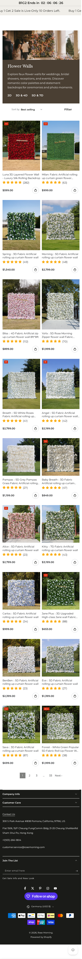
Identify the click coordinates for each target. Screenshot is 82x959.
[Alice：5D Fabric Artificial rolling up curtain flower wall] (21, 517)
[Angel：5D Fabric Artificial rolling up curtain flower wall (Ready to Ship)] (58, 381)
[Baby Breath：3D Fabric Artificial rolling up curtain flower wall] (58, 452)
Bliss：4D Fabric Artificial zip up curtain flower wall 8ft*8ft (20, 333)
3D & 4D (22, 99)
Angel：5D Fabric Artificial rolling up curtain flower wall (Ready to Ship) (58, 410)
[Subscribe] (74, 859)
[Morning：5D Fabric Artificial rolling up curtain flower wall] (58, 226)
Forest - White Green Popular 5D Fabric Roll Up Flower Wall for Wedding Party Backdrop (56, 737)
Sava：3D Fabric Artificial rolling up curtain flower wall (20, 737)
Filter (65, 113)
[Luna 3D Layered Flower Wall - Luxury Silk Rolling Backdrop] (21, 149)
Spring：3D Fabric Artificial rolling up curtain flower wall (20, 255)
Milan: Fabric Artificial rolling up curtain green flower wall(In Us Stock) (58, 178)
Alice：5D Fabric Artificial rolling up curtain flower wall (20, 541)
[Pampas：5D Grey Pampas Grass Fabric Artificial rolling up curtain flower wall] (21, 452)
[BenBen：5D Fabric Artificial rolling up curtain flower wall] (21, 648)
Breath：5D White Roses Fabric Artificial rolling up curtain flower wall (18, 410)
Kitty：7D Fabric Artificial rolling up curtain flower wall (58, 541)
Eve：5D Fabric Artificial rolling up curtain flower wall (58, 671)
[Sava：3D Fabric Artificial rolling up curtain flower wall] (21, 713)
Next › (57, 763)
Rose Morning (43, 921)
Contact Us (9, 802)
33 (49, 763)
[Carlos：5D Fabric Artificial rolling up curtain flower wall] (21, 583)
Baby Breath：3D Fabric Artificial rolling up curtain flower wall (56, 476)
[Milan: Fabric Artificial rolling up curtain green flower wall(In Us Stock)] (58, 149)
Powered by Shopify (39, 925)
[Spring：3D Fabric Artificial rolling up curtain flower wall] (21, 226)
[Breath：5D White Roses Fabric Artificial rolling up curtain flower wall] (21, 381)
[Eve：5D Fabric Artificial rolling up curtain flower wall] (58, 648)
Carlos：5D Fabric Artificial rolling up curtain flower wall (20, 606)
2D (10, 99)
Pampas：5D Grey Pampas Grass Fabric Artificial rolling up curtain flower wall (20, 476)
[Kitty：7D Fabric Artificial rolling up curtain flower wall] (58, 517)
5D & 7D (37, 99)
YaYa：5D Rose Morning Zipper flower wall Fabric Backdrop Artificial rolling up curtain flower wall (58, 333)
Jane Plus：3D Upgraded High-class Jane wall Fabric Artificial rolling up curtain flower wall (57, 606)
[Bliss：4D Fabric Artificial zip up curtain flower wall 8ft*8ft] (21, 304)
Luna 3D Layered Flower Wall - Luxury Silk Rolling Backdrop (18, 178)
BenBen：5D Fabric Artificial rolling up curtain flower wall (20, 671)
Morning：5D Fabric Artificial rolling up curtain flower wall (56, 256)
